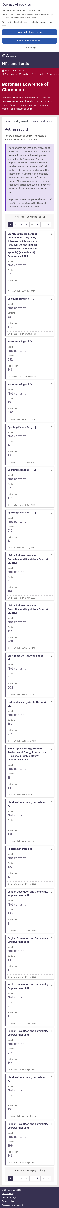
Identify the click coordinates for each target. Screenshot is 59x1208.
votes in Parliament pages (27, 206)
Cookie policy (8, 1194)
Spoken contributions (41, 121)
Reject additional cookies (29, 40)
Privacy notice (8, 1201)
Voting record (21, 121)
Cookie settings (29, 47)
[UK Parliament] (9, 55)
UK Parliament (8, 74)
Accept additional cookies (29, 32)
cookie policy (8, 25)
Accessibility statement (12, 1205)
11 (38, 224)
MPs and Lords (15, 63)
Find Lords (38, 74)
